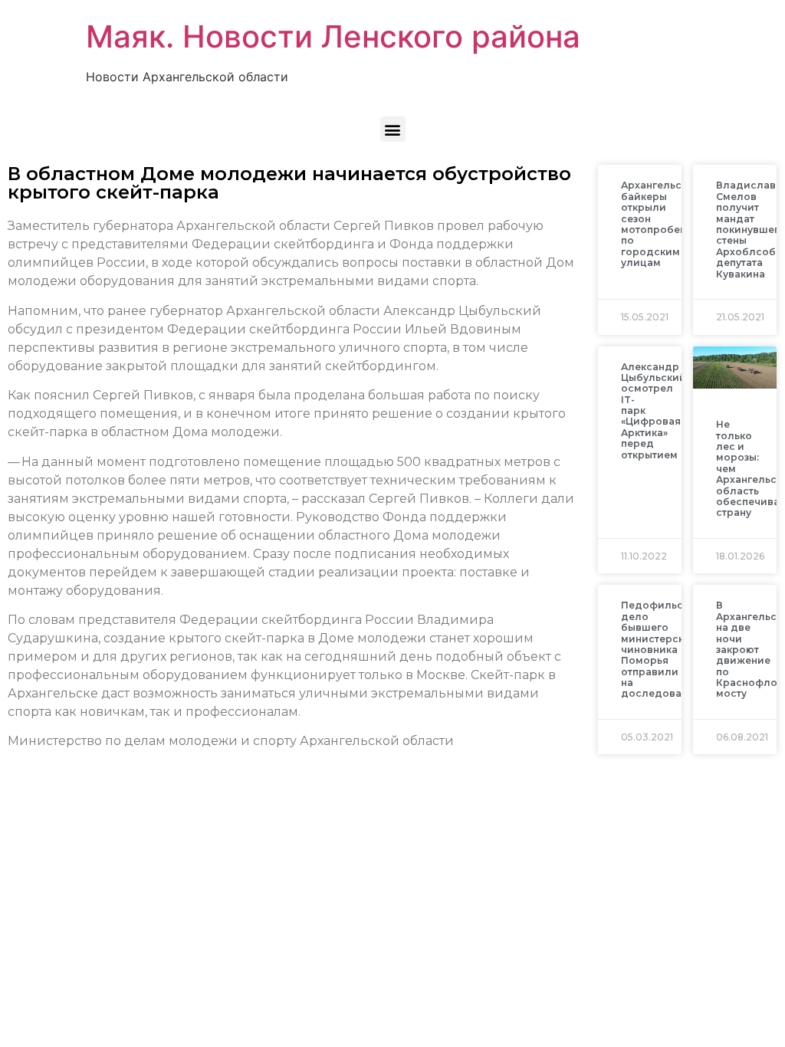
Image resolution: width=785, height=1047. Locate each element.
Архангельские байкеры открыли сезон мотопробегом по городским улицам (660, 223)
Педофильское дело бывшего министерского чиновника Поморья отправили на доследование (661, 649)
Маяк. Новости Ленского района (333, 36)
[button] (393, 129)
